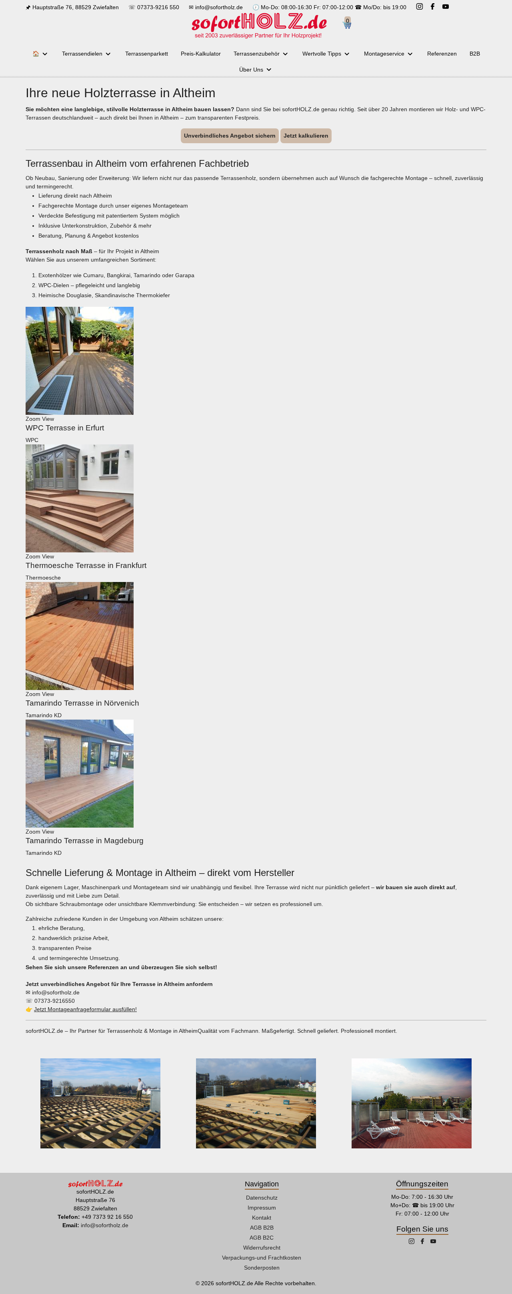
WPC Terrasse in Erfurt (65, 428)
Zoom (33, 419)
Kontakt (261, 1217)
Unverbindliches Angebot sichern (230, 135)
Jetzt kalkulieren (306, 135)
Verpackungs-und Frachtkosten (261, 1257)
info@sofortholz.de (219, 7)
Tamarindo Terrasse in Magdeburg (85, 840)
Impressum (262, 1207)
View (48, 419)
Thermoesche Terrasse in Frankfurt (86, 565)
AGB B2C (262, 1237)
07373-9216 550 (158, 7)
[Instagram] (419, 7)
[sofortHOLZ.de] (259, 26)
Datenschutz (262, 1197)
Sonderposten (262, 1267)
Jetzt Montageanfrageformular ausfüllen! (85, 1009)
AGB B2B (262, 1227)
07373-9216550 (54, 1001)
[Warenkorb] (350, 25)
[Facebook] (433, 7)
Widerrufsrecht (261, 1247)
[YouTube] (445, 7)
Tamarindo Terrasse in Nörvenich (82, 703)
